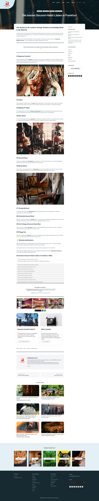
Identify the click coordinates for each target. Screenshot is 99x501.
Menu (84, 3)
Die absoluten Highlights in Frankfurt (48, 398)
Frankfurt (25, 348)
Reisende (73, 2)
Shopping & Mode (59, 11)
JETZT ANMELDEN (75, 68)
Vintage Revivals (31, 211)
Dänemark (70, 49)
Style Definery (30, 161)
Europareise (21, 348)
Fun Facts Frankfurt (45, 417)
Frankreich (70, 53)
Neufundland (36, 169)
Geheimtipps (36, 397)
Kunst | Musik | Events (54, 479)
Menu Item (69, 76)
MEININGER (52, 11)
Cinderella (32, 219)
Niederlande (70, 57)
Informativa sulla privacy (18, 477)
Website (28, 366)
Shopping (28, 348)
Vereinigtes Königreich (36, 482)
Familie (52, 477)
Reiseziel (58, 2)
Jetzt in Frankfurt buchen (24, 341)
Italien (69, 55)
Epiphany (30, 59)
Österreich (70, 59)
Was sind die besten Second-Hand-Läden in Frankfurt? (28, 259)
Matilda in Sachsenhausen (36, 111)
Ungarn (33, 489)
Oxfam (33, 103)
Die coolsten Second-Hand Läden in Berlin (75, 40)
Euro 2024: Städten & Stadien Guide (23, 418)
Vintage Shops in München (56, 250)
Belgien (33, 476)
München (22, 435)
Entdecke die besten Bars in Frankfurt (23, 400)
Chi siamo (15, 476)
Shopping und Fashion (34, 348)
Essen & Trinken (24, 397)
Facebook (30, 366)
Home (53, 2)
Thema (63, 2)
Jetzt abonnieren (46, 341)
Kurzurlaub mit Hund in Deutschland (23, 436)
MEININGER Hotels (32, 358)
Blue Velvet (33, 119)
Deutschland (40, 11)
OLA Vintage (29, 227)
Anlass (68, 2)
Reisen (58, 397)
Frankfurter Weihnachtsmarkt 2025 (47, 435)
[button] (38, 310)
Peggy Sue (29, 235)
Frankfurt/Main (45, 11)
